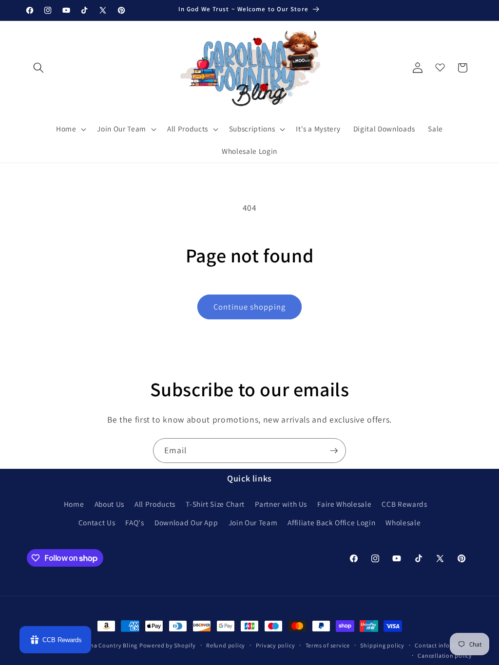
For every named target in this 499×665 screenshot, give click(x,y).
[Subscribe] (333, 450)
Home (74, 504)
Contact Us (96, 522)
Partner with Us (281, 504)
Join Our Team (253, 522)
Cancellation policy (445, 655)
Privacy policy (275, 645)
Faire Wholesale (344, 504)
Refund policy (225, 645)
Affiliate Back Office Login (331, 522)
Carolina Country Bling (105, 645)
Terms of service (328, 645)
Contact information (443, 645)
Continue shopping (249, 306)
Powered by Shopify (167, 645)
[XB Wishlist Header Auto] (440, 65)
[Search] (38, 67)
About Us (109, 504)
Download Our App (186, 522)
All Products (154, 504)
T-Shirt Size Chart (215, 504)
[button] (70, 129)
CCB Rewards (404, 504)
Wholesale (403, 522)
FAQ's (134, 522)
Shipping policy (382, 645)
